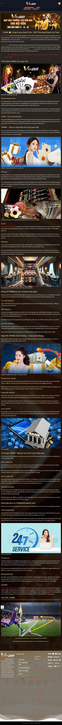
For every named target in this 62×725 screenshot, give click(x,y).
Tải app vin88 (37, 710)
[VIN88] (31, 3)
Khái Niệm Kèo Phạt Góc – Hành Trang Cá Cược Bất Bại (31, 638)
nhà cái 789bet (5, 45)
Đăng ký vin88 (38, 668)
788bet (6, 57)
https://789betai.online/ (26, 54)
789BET (35, 54)
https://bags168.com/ (43, 54)
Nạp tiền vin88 (38, 690)
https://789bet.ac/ (54, 54)
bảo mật (31, 49)
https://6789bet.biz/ (25, 39)
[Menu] (2, 3)
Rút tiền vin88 (38, 700)
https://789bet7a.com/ (13, 54)
